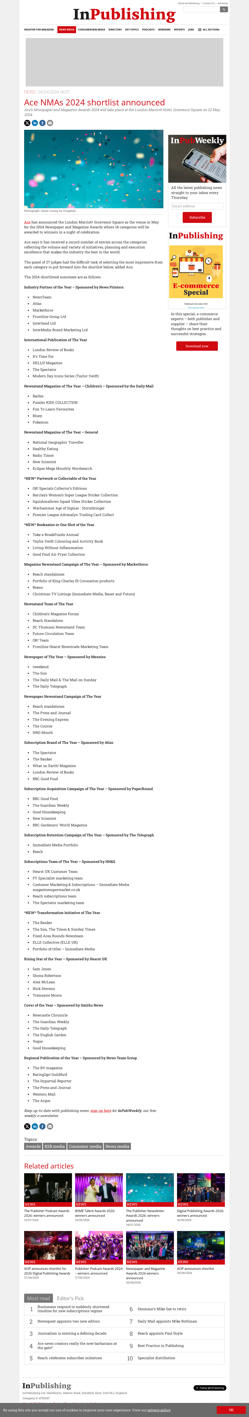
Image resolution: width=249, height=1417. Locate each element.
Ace (27, 222)
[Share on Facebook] (42, 123)
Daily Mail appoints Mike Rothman (167, 1321)
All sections (211, 29)
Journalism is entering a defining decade (72, 1333)
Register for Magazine (39, 29)
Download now (197, 346)
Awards (33, 1146)
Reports (179, 29)
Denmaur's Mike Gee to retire (162, 1309)
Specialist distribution (156, 1358)
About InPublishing (189, 3)
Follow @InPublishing (212, 1388)
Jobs (191, 29)
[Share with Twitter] (27, 123)
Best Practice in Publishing (161, 1345)
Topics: (30, 1139)
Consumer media (85, 1146)
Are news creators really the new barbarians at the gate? (77, 1345)
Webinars (164, 29)
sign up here (100, 1110)
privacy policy (159, 1410)
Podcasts (148, 29)
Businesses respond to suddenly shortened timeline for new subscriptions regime (73, 1308)
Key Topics (132, 29)
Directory (115, 29)
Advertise (222, 3)
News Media (66, 29)
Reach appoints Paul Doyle (160, 1333)
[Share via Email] (50, 123)
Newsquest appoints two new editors (69, 1321)
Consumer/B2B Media (91, 29)
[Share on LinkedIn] (35, 123)
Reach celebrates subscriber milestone (70, 1358)
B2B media (55, 1146)
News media (117, 1146)
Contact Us (209, 3)
